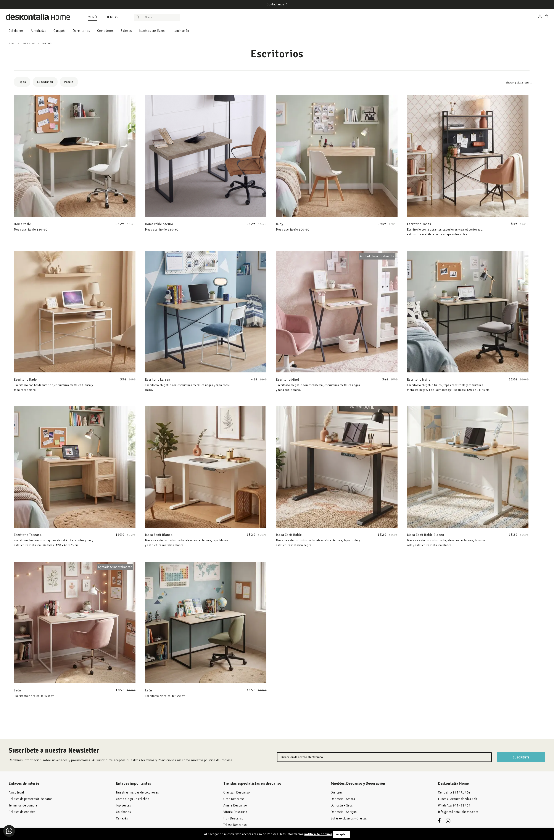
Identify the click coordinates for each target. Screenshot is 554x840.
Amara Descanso (235, 805)
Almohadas (38, 31)
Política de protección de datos (30, 799)
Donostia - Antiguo (344, 812)
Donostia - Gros (342, 805)
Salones (126, 31)
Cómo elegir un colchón (132, 799)
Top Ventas (123, 805)
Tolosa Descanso (235, 825)
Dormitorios (81, 31)
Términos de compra (23, 805)
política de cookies (318, 834)
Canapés (59, 31)
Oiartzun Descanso (236, 792)
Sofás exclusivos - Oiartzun (349, 818)
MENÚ (92, 17)
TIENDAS (111, 17)
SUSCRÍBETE (521, 757)
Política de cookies (22, 812)
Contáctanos (275, 4)
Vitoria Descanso (235, 812)
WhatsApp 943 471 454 (454, 805)
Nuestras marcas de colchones (137, 792)
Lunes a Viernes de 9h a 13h (457, 799)
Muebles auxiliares (152, 31)
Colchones (16, 31)
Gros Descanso (234, 799)
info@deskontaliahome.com (458, 812)
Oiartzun (337, 792)
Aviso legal (16, 792)
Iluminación (180, 31)
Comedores (105, 31)
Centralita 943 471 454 (454, 792)
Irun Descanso (233, 818)
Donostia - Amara (343, 799)
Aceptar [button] (341, 834)
